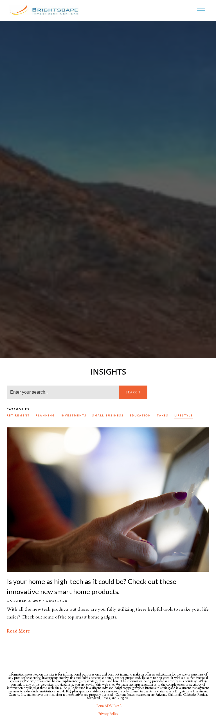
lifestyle (183, 415)
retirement (18, 415)
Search (133, 392)
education (140, 415)
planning (45, 415)
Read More (18, 631)
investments (74, 415)
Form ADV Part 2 (108, 706)
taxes (162, 415)
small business (108, 415)
